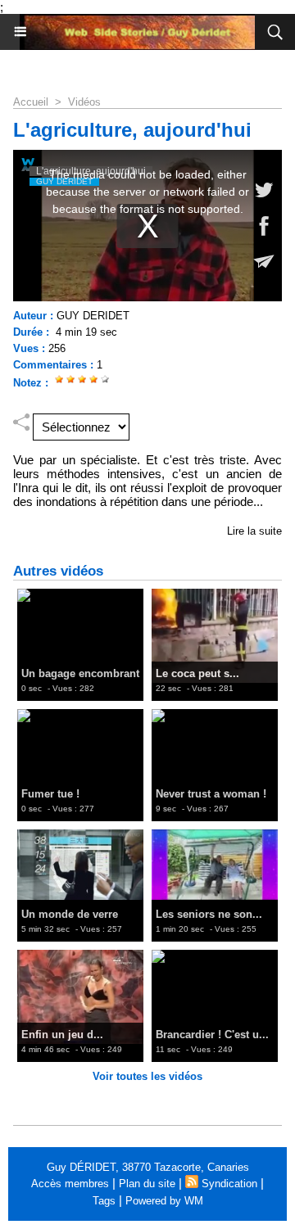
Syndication (229, 1183)
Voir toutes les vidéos (147, 1076)
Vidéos (84, 102)
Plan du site (147, 1183)
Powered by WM (164, 1201)
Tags (104, 1201)
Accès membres (70, 1183)
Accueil (30, 102)
